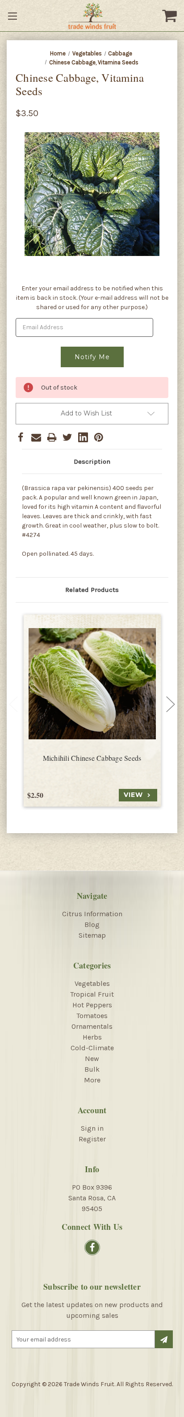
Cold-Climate (92, 1048)
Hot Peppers (92, 1005)
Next (170, 704)
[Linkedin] (83, 437)
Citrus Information (92, 914)
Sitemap (92, 935)
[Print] (52, 437)
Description (92, 461)
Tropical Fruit (92, 994)
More (92, 1080)
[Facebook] (20, 437)
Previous (13, 704)
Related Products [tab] (92, 590)
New (92, 1058)
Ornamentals (92, 1026)
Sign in (92, 1128)
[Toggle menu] (13, 15)
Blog (92, 924)
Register (92, 1139)
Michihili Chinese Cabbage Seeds (92, 758)
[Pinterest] (99, 437)
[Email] (36, 437)
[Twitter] (67, 437)
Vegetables (92, 983)
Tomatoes (92, 1015)
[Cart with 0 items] (170, 15)
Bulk (92, 1069)
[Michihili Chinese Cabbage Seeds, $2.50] (92, 683)
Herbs (92, 1037)
